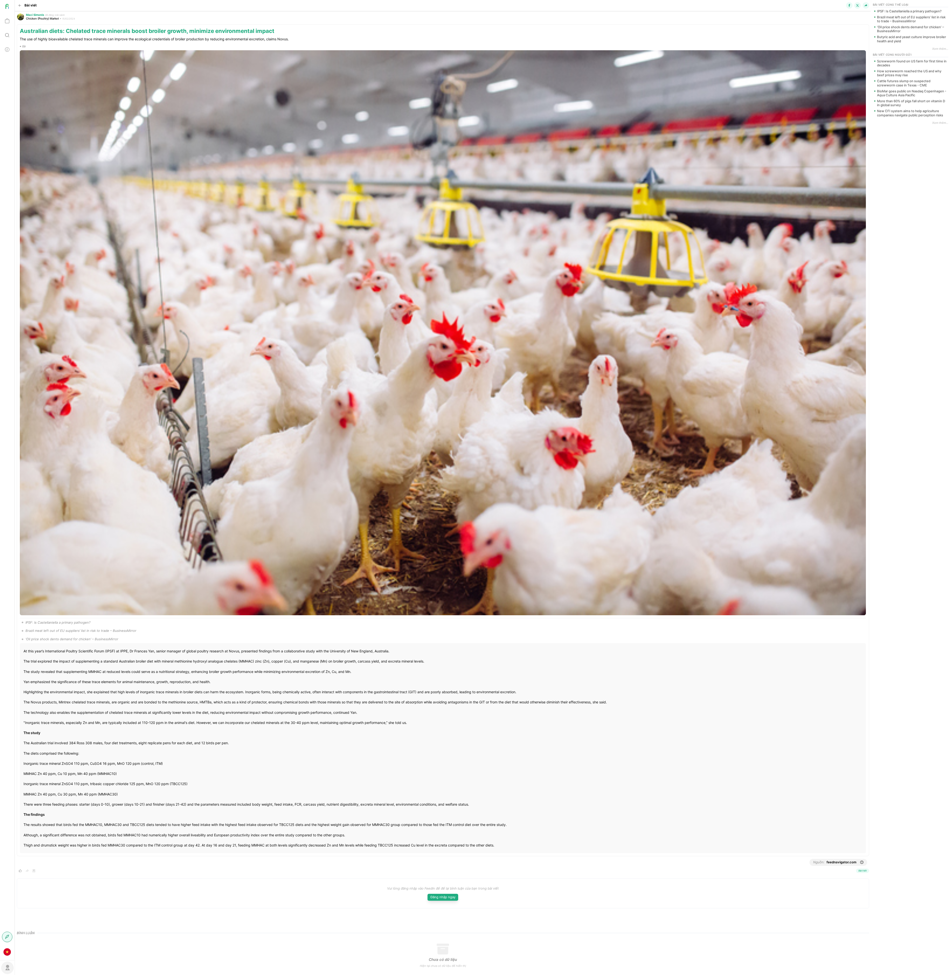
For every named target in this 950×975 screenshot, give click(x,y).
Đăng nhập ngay (442, 897)
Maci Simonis (35, 15)
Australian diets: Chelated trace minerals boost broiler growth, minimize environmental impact (147, 30)
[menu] (7, 479)
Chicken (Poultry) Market (42, 18)
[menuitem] (7, 7)
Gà (23, 46)
